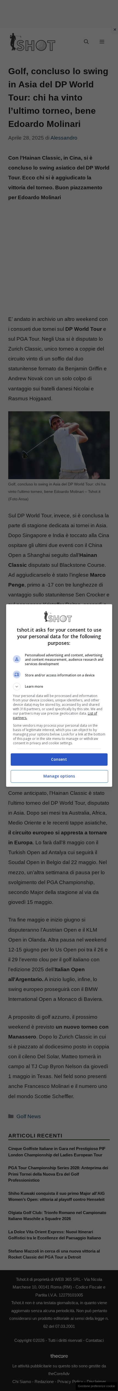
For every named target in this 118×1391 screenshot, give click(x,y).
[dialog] (59, 695)
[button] (59, 686)
